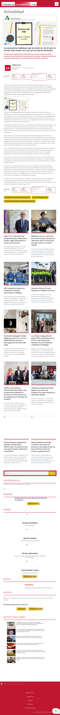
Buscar (52, 473)
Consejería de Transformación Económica (17, 197)
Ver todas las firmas (30, 576)
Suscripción (21, 609)
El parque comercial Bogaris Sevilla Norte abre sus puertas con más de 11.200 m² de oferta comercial (29, 637)
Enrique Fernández (30, 523)
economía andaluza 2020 (40, 197)
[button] (56, 711)
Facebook (25, 77)
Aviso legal (30, 704)
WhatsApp (15, 77)
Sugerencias (30, 696)
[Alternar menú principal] (56, 4)
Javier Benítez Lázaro (30, 570)
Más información (33, 503)
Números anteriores (36, 609)
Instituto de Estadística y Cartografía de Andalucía (19, 201)
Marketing (29, 585)
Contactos (29, 700)
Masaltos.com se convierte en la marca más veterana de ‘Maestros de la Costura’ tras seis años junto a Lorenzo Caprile (30, 658)
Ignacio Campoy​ (30, 538)
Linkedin (51, 77)
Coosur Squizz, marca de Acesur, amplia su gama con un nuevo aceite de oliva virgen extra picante (30, 644)
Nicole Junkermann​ (30, 553)
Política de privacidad (30, 708)
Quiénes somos (29, 692)
